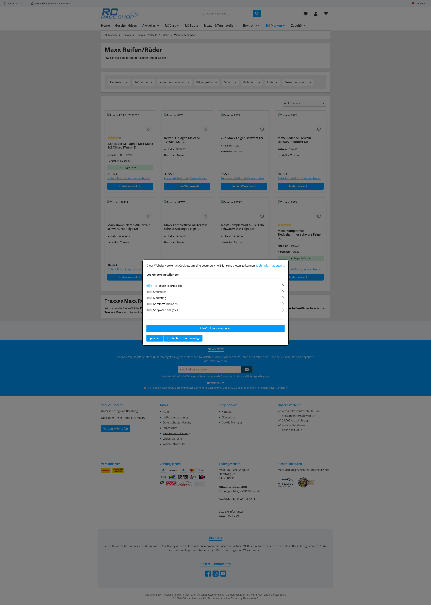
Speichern (155, 338)
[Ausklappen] (283, 285)
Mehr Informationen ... (270, 265)
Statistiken (160, 292)
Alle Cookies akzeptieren (215, 328)
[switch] (149, 291)
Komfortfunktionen (165, 304)
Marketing (159, 298)
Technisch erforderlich (167, 286)
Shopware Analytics (165, 310)
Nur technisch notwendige (183, 338)
